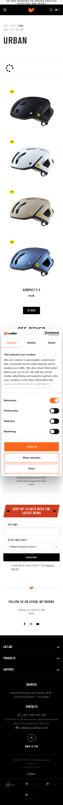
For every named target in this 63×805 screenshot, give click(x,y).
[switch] (54, 410)
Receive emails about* (18, 539)
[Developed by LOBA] (31, 774)
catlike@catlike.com (33, 728)
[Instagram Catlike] (31, 624)
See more (31, 310)
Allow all (32, 446)
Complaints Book (31, 767)
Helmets (13, 25)
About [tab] (51, 342)
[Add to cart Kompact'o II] (31, 111)
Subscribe (31, 557)
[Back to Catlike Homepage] (31, 9)
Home (5, 25)
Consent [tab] (11, 342)
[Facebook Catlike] (24, 624)
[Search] (51, 10)
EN (57, 9)
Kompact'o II (31, 290)
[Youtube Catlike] (37, 624)
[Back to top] (31, 738)
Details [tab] (31, 342)
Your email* (13, 524)
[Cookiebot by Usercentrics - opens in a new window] (45, 333)
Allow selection (31, 457)
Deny (32, 468)
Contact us (31, 763)
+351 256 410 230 (31, 719)
